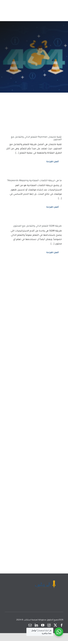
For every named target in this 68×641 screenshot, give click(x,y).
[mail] (30, 625)
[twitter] (55, 625)
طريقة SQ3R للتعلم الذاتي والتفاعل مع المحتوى (37, 226)
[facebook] (61, 625)
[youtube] (42, 625)
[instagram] (49, 625)
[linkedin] (36, 625)
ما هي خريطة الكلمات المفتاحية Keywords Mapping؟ (34, 181)
